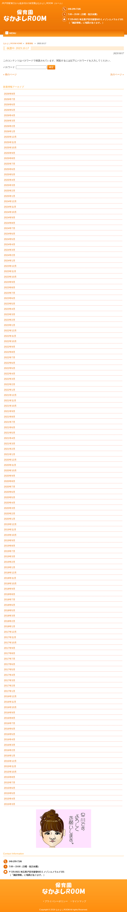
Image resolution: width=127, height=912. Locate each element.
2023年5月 (9, 303)
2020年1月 (9, 518)
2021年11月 (10, 400)
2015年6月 (9, 788)
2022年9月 (9, 346)
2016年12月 (10, 696)
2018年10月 (10, 583)
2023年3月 (9, 314)
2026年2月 (9, 126)
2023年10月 (10, 276)
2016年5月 (9, 734)
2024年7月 (9, 228)
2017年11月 (10, 637)
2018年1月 (9, 626)
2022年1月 (9, 389)
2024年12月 (10, 201)
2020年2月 (9, 513)
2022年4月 (9, 373)
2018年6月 (9, 605)
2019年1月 (9, 567)
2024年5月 (9, 239)
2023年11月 (10, 271)
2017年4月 (9, 675)
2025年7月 (9, 163)
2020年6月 (9, 492)
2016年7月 (9, 723)
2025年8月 (9, 158)
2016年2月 (9, 750)
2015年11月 (10, 766)
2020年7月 (9, 486)
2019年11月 (10, 529)
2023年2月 (9, 319)
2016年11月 (10, 701)
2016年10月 (10, 707)
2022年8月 (9, 352)
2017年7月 (9, 658)
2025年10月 (10, 147)
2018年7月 (9, 599)
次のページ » (117, 74)
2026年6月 (9, 104)
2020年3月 (9, 508)
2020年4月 (9, 502)
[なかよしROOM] (25, 20)
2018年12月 (10, 572)
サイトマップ (79, 901)
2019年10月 (10, 535)
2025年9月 (9, 153)
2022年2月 (9, 384)
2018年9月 (9, 588)
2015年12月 (10, 761)
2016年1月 (9, 755)
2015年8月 (9, 777)
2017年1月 (9, 691)
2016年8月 (9, 718)
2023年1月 (9, 325)
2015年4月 (9, 798)
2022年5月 (9, 368)
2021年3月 (9, 443)
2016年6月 (9, 728)
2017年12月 (10, 631)
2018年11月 (10, 578)
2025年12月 (10, 136)
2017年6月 (9, 664)
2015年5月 (9, 793)
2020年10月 (10, 470)
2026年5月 (9, 110)
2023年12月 (10, 266)
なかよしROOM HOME (12, 43)
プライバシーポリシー (56, 901)
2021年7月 (9, 422)
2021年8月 (9, 416)
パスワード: (9, 67)
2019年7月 (9, 551)
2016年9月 (9, 712)
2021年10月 (10, 405)
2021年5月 (9, 432)
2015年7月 (9, 782)
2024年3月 (9, 250)
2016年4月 (9, 739)
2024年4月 (9, 244)
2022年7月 (9, 357)
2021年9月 (9, 411)
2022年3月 (9, 379)
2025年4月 (9, 180)
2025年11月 (10, 142)
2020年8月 (9, 481)
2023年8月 (9, 287)
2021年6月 (9, 427)
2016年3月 (9, 745)
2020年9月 (9, 475)
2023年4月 (9, 309)
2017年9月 (9, 648)
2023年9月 (9, 282)
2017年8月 (9, 653)
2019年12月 (10, 524)
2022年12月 (10, 330)
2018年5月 (9, 610)
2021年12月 (10, 395)
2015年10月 (10, 771)
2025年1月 (9, 196)
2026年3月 (9, 120)
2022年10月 (10, 341)
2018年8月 (9, 594)
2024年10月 (10, 212)
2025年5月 (9, 174)
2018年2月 (9, 621)
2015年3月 (9, 804)
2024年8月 (9, 223)
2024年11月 (10, 206)
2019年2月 (9, 562)
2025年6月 (9, 169)
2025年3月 (9, 185)
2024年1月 (9, 260)
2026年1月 (9, 131)
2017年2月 (9, 685)
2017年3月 (9, 680)
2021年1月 (9, 454)
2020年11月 (10, 465)
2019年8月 (9, 545)
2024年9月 (9, 217)
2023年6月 (9, 298)
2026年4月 (9, 115)
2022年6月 (9, 363)
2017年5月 (9, 669)
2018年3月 (9, 615)
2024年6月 (9, 233)
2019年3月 (9, 556)
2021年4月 (9, 438)
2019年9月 (9, 540)
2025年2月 (9, 190)
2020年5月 (9, 497)
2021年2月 (9, 449)
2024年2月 (9, 255)
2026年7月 (9, 99)
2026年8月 (9, 93)
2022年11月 (10, 336)
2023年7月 (9, 293)
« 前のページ (10, 74)
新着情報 (29, 43)
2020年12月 (10, 459)
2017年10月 (10, 642)
